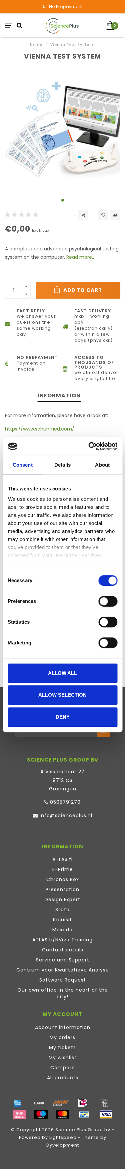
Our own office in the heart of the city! (62, 993)
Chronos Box (62, 879)
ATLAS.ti (62, 859)
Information (59, 395)
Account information (62, 1027)
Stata (62, 909)
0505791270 (65, 802)
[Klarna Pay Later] (19, 1114)
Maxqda (62, 929)
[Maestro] (41, 1114)
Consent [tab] (23, 465)
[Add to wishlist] (103, 215)
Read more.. (80, 257)
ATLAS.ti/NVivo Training (62, 939)
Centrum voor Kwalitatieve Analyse (62, 969)
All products (62, 1077)
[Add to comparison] (115, 215)
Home (36, 44)
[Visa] (106, 1114)
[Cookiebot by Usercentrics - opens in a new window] (89, 446)
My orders (62, 1037)
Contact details (62, 949)
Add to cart (82, 290)
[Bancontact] (84, 1114)
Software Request (62, 980)
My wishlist (63, 1057)
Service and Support (62, 959)
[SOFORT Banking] (61, 1103)
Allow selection (62, 695)
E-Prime (62, 869)
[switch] (107, 601)
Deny (63, 717)
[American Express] (17, 1103)
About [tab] (102, 465)
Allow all (62, 673)
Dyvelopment (62, 1145)
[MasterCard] (62, 1114)
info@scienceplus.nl (66, 815)
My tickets (62, 1047)
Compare (62, 1067)
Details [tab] (62, 465)
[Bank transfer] (39, 1103)
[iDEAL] (82, 1103)
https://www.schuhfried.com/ (39, 428)
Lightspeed (63, 1137)
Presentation (62, 889)
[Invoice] (104, 1103)
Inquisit (62, 919)
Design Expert (62, 899)
